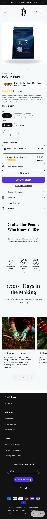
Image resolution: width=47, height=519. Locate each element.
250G (6, 115)
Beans (7, 125)
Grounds (20, 125)
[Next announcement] (42, 2)
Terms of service (16, 514)
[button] (4, 11)
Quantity (5, 130)
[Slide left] (18, 69)
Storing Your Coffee (14, 456)
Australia (9, 419)
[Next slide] (29, 377)
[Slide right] (28, 69)
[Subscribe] (37, 471)
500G (18, 115)
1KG (28, 115)
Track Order (10, 430)
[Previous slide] (17, 377)
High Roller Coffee (22, 507)
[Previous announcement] (4, 2)
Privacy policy (34, 510)
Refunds (8, 403)
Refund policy (21, 510)
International (10, 424)
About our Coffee (12, 445)
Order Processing (13, 450)
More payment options (23, 185)
